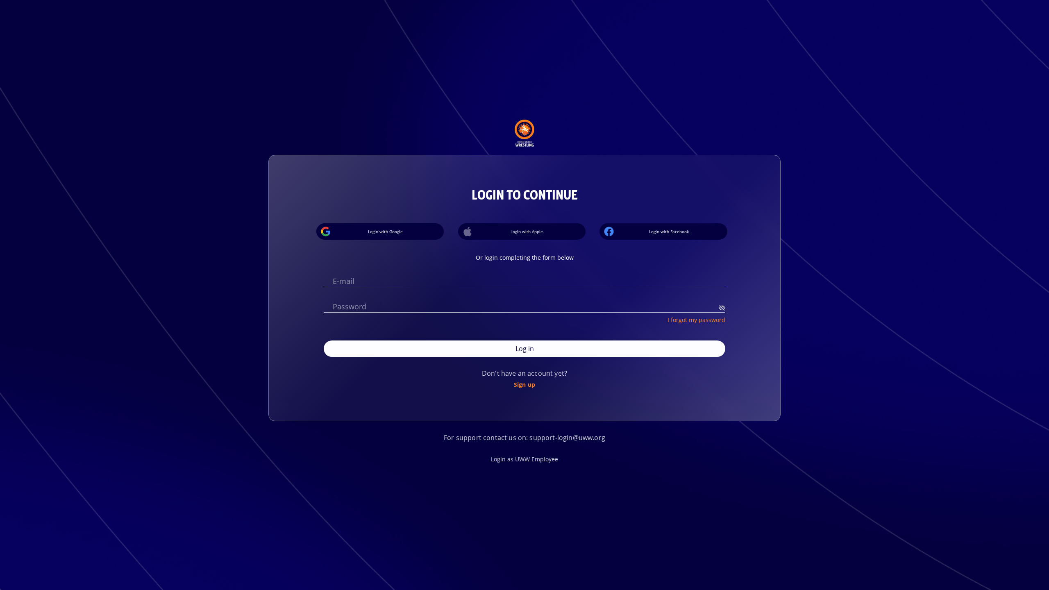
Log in (524, 348)
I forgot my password (696, 319)
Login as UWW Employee (524, 459)
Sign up (524, 384)
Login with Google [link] (385, 231)
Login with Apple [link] (527, 231)
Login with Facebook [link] (669, 231)
